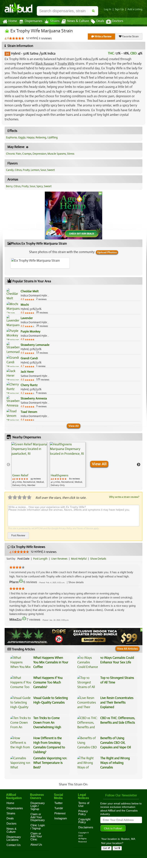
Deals (100, 21)
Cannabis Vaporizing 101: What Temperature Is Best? (50, 763)
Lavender (27, 318)
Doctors (117, 21)
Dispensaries (33, 21)
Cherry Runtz (29, 385)
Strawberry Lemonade (35, 345)
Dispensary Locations (14, 838)
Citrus (18, 170)
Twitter (58, 803)
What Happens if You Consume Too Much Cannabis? (48, 682)
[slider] (16, 38)
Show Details (98, 558)
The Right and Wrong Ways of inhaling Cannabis (115, 763)
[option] (29, 464)
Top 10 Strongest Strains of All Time (117, 680)
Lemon (35, 170)
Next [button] (138, 465)
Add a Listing (134, 9)
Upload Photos (107, 252)
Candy (10, 170)
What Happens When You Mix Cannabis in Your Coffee (50, 662)
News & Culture (78, 21)
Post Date (23, 558)
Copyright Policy (84, 821)
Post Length (40, 558)
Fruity (26, 170)
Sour (43, 170)
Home (12, 21)
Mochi (25, 305)
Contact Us (14, 845)
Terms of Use (83, 805)
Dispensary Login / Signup (37, 806)
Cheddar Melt (30, 291)
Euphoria (11, 137)
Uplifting (52, 137)
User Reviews (59, 558)
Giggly (21, 137)
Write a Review (103, 36)
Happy (30, 137)
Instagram (60, 818)
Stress (70, 153)
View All (74, 425)
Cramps (26, 153)
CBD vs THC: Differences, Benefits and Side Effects (117, 720)
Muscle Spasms (56, 153)
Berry (9, 186)
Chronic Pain (13, 153)
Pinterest (59, 813)
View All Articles (127, 648)
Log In (107, 9)
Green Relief (20, 475)
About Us (36, 844)
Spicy (39, 186)
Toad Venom (29, 412)
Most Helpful (79, 558)
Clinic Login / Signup (37, 827)
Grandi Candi (29, 358)
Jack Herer (27, 372)
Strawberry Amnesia (34, 398)
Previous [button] (8, 465)
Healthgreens (59, 475)
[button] (76, 582)
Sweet (51, 170)
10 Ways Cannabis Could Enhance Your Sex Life (117, 660)
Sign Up (119, 9)
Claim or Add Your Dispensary (37, 817)
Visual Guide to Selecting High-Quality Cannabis (50, 700)
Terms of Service (85, 528)
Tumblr (58, 808)
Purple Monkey (30, 331)
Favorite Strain (130, 36)
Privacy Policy (65, 528)
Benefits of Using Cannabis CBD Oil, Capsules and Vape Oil (115, 742)
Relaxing (41, 137)
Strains (55, 21)
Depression (39, 153)
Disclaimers (85, 827)
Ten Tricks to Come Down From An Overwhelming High (47, 722)
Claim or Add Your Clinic (36, 836)
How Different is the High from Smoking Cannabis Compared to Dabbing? (49, 745)
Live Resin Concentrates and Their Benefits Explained (116, 702)
